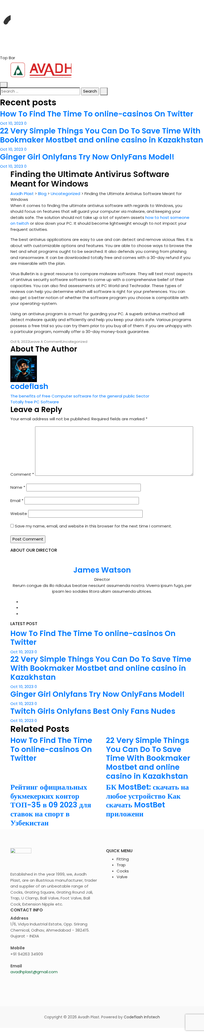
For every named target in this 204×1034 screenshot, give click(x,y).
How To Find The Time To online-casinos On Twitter (96, 114)
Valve (122, 877)
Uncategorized (74, 341)
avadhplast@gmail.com (34, 972)
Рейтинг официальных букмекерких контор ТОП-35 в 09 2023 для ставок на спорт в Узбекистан (50, 805)
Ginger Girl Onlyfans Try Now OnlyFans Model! (87, 157)
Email (16, 500)
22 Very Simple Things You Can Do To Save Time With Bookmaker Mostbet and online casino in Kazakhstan (101, 135)
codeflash (29, 386)
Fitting (123, 859)
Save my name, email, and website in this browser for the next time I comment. (93, 526)
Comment (22, 474)
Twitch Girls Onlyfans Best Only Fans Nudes (92, 711)
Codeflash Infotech (142, 1017)
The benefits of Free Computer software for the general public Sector (79, 396)
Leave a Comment (45, 341)
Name (17, 487)
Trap (121, 865)
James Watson (102, 570)
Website (18, 513)
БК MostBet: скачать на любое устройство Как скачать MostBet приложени (147, 800)
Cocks (123, 871)
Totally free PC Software (34, 402)
